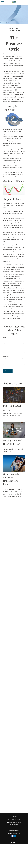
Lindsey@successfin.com (14, 833)
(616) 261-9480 (16, 820)
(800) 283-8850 (16, 822)
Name (4, 337)
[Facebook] (12, 836)
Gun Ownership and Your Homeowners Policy (12, 479)
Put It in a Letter (12, 405)
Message (5, 356)
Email (4, 347)
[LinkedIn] (15, 836)
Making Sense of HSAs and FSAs (12, 442)
